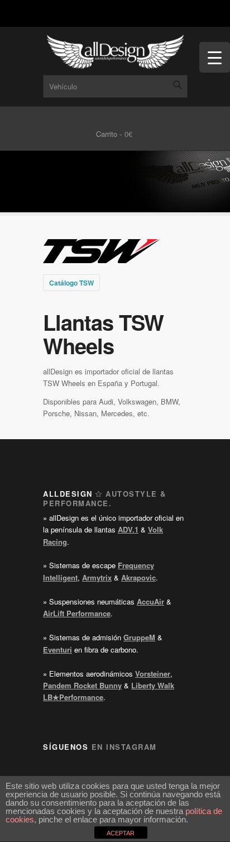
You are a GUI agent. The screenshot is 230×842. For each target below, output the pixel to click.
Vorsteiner (152, 673)
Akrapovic (138, 577)
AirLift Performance (77, 613)
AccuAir (150, 601)
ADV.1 (128, 529)
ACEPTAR (121, 833)
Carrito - (109, 134)
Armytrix (97, 577)
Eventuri (57, 649)
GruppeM (139, 637)
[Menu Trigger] (214, 57)
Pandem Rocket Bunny (82, 685)
